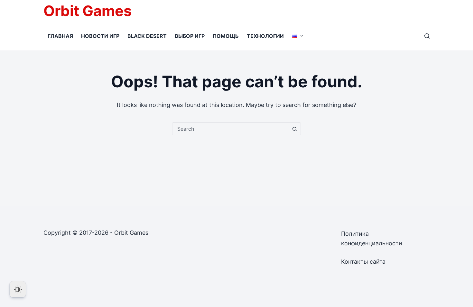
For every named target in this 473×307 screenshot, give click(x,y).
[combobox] (230, 128)
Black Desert (147, 36)
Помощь (226, 36)
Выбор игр (190, 36)
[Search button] (294, 129)
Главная (60, 36)
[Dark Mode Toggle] (18, 289)
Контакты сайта (363, 261)
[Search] (427, 36)
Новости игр (100, 36)
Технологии (265, 36)
